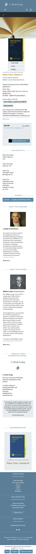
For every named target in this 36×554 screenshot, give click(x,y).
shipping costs (21, 537)
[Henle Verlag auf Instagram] (18, 542)
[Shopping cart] (31, 9)
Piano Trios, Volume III (18, 463)
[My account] (27, 9)
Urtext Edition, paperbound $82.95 (15, 102)
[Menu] (5, 9)
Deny (7, 551)
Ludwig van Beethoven (18, 460)
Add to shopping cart (19, 141)
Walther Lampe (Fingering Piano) (13, 80)
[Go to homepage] (18, 4)
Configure (15, 551)
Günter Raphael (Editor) (10, 77)
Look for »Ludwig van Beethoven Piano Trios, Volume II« (18, 199)
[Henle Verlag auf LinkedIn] (19, 542)
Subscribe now (18, 512)
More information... (20, 548)
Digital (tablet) (8, 105)
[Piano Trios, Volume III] (18, 446)
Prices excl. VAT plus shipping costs (13, 128)
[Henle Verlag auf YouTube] (16, 542)
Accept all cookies (26, 551)
